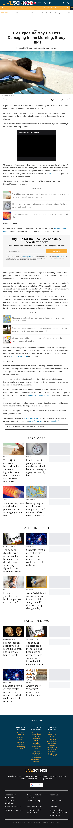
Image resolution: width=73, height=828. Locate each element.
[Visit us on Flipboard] (32, 3)
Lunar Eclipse (31, 13)
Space (57, 8)
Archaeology (19, 8)
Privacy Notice (60, 256)
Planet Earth (47, 8)
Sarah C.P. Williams (25, 48)
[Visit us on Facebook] (19, 3)
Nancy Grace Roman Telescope (51, 13)
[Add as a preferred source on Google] (36, 785)
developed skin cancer (19, 356)
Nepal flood (16, 13)
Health (29, 8)
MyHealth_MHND (35, 421)
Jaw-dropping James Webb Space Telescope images (36, 736)
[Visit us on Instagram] (26, 3)
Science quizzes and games (52, 734)
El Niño (70, 13)
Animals (9, 8)
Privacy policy (33, 801)
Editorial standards (14, 810)
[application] (36, 146)
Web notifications (35, 806)
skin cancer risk (53, 174)
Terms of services (28, 256)
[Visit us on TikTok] (35, 3)
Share (8, 100)
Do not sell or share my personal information (58, 812)
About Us (54, 795)
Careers (53, 806)
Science (37, 8)
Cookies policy (57, 801)
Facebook (55, 421)
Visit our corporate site (42, 779)
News (55, 48)
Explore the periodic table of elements (36, 753)
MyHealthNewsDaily (31, 418)
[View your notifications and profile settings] (64, 3)
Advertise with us (13, 806)
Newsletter (66, 100)
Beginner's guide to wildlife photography (52, 741)
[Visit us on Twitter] (22, 3)
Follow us (55, 100)
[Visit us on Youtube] (29, 3)
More (64, 8)
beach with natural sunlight (39, 395)
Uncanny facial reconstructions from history (36, 759)
